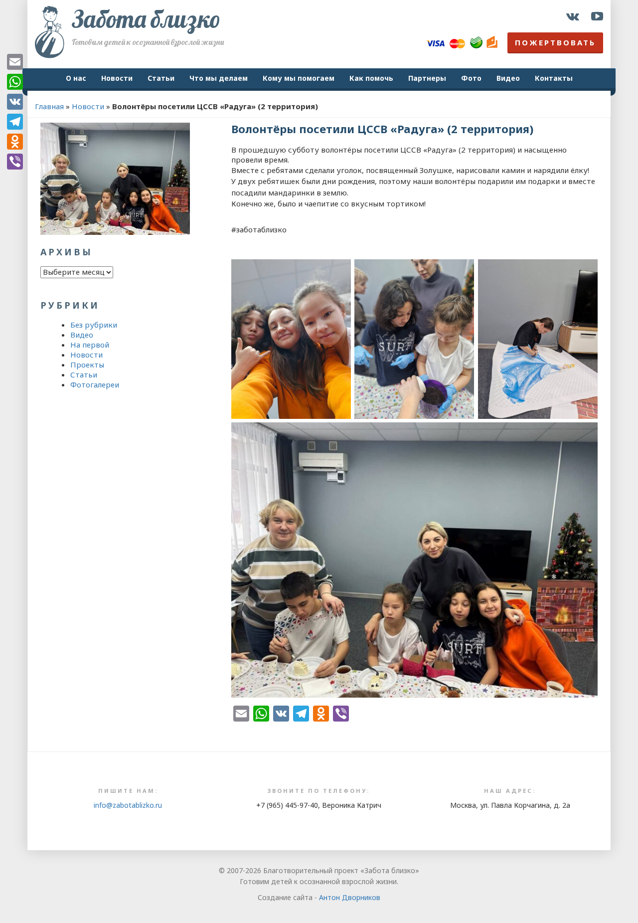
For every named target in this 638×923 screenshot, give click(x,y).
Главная (49, 106)
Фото (471, 78)
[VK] (15, 102)
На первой (89, 345)
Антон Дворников (349, 897)
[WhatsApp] (15, 82)
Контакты (554, 78)
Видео (508, 78)
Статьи (161, 78)
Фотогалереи (94, 384)
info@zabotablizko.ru (128, 805)
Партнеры (427, 78)
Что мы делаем (218, 78)
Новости (117, 78)
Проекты (87, 364)
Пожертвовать (555, 42)
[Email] (15, 62)
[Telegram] (15, 122)
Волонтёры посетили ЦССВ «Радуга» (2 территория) (382, 128)
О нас (76, 78)
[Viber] (15, 162)
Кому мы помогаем (298, 78)
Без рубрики (93, 325)
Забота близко (146, 19)
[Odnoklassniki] (15, 142)
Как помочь (371, 78)
